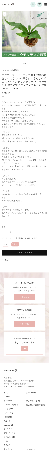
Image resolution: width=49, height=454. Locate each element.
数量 (3, 227)
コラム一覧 (24, 324)
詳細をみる (24, 297)
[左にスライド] (19, 64)
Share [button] (7, 260)
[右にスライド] (30, 64)
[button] (45, 4)
